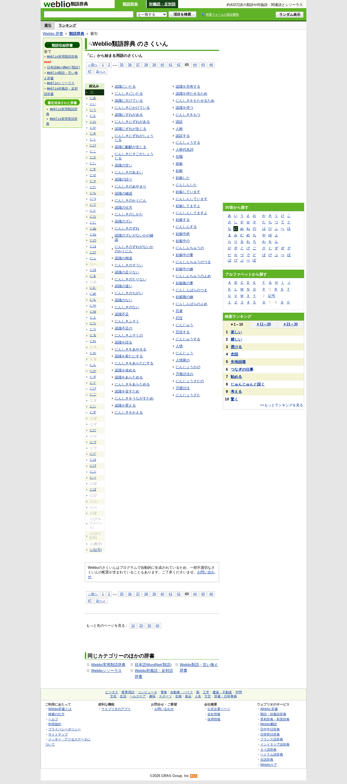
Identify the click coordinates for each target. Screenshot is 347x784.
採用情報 (213, 719)
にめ (93, 294)
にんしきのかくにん (130, 200)
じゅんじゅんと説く (248, 384)
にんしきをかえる (129, 412)
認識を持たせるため (191, 94)
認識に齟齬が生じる (130, 147)
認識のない (123, 300)
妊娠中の (183, 241)
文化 (113, 696)
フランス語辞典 (271, 739)
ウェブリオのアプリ (116, 709)
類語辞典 (130, 4)
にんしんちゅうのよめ (193, 276)
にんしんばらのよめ (191, 304)
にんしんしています (191, 199)
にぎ (93, 377)
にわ (93, 353)
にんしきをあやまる (130, 349)
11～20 (263, 324)
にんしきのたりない (130, 279)
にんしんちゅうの (190, 248)
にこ (93, 151)
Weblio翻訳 (268, 724)
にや (93, 306)
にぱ (93, 489)
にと (93, 211)
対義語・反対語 (162, 4)
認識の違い (123, 286)
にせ (93, 175)
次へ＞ (101, 71)
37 (138, 64)
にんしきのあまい (129, 172)
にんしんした (186, 185)
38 (146, 64)
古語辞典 (266, 759)
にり (93, 329)
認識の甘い (123, 165)
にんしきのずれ (127, 228)
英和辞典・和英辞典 (275, 719)
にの (93, 240)
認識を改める (125, 370)
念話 (234, 354)
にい (93, 104)
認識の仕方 (123, 207)
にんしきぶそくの (129, 335)
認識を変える (125, 405)
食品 (188, 696)
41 (170, 64)
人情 (179, 346)
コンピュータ (147, 692)
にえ (93, 116)
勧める (236, 376)
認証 (179, 122)
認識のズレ (123, 221)
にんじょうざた (188, 395)
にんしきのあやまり (130, 186)
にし (93, 163)
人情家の (183, 360)
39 (154, 64)
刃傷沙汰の (184, 374)
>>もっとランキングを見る (281, 405)
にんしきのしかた (129, 214)
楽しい (236, 332)
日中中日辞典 (270, 729)
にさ (93, 157)
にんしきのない (127, 307)
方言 (207, 696)
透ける (236, 347)
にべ (93, 477)
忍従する (183, 332)
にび (93, 466)
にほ (93, 270)
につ (93, 199)
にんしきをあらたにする (134, 363)
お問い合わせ (164, 709)
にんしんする (186, 227)
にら (93, 323)
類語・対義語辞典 (273, 714)
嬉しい (236, 339)
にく (93, 139)
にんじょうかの (188, 367)
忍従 (179, 318)
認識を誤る (123, 342)
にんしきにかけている (132, 108)
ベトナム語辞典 (271, 754)
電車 (163, 692)
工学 (206, 692)
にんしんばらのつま (191, 290)
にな (93, 216)
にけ (93, 145)
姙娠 (179, 164)
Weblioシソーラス (106, 670)
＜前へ (93, 64)
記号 (271, 296)
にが (93, 371)
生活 (123, 696)
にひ (93, 252)
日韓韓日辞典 (270, 734)
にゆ (93, 311)
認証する (183, 136)
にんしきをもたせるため (195, 101)
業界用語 (127, 692)
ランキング (67, 25)
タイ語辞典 (268, 749)
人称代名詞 (184, 150)
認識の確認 (123, 193)
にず (93, 412)
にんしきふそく (127, 321)
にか (93, 128)
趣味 (152, 696)
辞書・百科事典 (225, 696)
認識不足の (123, 328)
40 (162, 64)
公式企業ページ (218, 709)
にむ (93, 288)
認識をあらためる (129, 377)
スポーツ (165, 696)
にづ (93, 442)
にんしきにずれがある (132, 122)
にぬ (93, 228)
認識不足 (122, 314)
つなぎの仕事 (242, 369)
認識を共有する (188, 86)
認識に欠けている (129, 101)
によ (93, 317)
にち (93, 193)
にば (93, 460)
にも (93, 300)
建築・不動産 (222, 692)
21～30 (290, 324)
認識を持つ (184, 108)
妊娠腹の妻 (184, 283)
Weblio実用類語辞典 (108, 664)
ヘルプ (53, 719)
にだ (93, 430)
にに (93, 222)
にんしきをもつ (188, 115)
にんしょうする (188, 143)
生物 (178, 696)
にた (93, 187)
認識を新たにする (129, 356)
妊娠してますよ (188, 206)
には (93, 246)
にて (93, 205)
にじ (93, 406)
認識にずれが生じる (130, 129)
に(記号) (96, 550)
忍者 (179, 311)
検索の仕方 (56, 714)
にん (93, 365)
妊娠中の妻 (184, 255)
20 (141, 625)
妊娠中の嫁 (184, 269)
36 (130, 64)
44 (195, 64)
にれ (93, 341)
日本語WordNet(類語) (153, 664)
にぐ (93, 383)
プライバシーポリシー (64, 729)
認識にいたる (125, 86)
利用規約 (54, 724)
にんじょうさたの (190, 381)
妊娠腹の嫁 (184, 297)
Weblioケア (268, 764)
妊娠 (179, 171)
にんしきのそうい (129, 265)
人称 (179, 129)
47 (90, 71)
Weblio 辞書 (53, 33)
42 (179, 64)
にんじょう (184, 353)
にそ (93, 181)
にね (93, 234)
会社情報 (213, 714)
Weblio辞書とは (60, 709)
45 (203, 64)
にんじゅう (184, 325)
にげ (93, 388)
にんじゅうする (188, 339)
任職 (179, 157)
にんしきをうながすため (134, 398)
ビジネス (111, 692)
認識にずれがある (129, 115)
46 (211, 64)
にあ (93, 98)
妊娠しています (188, 192)
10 (133, 625)
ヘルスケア (138, 696)
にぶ (93, 471)
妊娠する (183, 220)
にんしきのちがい (129, 293)
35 (122, 64)
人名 (198, 696)
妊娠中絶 (183, 234)
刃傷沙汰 (183, 388)
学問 (238, 692)
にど (93, 454)
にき (93, 133)
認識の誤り (123, 179)
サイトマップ (58, 734)
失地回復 (238, 362)
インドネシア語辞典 (275, 744)
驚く (234, 399)
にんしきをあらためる (132, 384)
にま (93, 276)
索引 (48, 25)
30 (149, 625)
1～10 (236, 324)
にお (93, 122)
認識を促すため (127, 391)
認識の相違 (123, 258)
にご (93, 394)
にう (93, 110)
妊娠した (183, 178)
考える (236, 391)
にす (93, 169)
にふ (93, 258)
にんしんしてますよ (191, 213)
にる (93, 335)
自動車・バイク (181, 692)
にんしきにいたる (129, 94)
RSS (194, 776)
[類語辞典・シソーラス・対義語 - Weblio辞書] (56, 6)
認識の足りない (127, 272)
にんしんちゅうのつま (193, 262)
